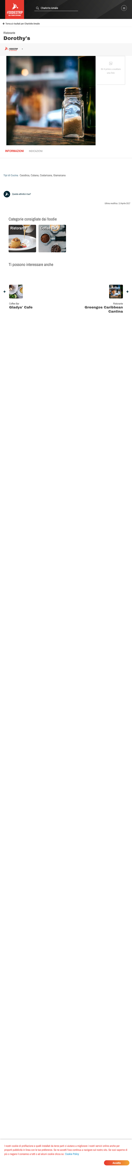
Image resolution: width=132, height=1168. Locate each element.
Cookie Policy (72, 1154)
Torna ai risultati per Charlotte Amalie (23, 23)
